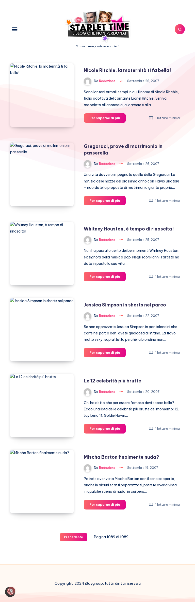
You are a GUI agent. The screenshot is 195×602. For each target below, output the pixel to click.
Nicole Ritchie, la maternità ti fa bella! (127, 70)
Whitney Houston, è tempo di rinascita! (129, 229)
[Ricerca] (180, 29)
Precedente (73, 537)
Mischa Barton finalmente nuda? (121, 457)
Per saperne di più (107, 119)
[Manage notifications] (11, 591)
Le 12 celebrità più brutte (112, 381)
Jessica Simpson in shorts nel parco (125, 305)
